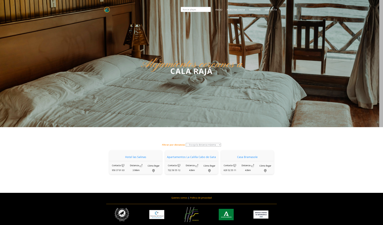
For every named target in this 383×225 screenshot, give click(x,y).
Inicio (218, 9)
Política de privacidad (201, 197)
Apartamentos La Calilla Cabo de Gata (191, 157)
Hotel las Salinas (135, 157)
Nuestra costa (236, 9)
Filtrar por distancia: (173, 144)
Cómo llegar (153, 165)
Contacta (271, 9)
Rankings (254, 9)
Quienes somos (179, 197)
